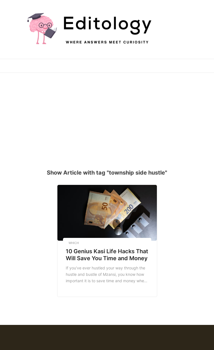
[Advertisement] (109, 117)
